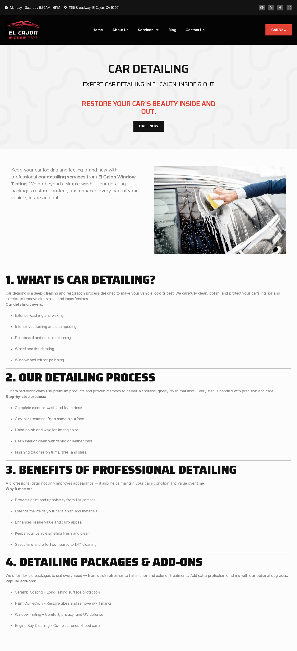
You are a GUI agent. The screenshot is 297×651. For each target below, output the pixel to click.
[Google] (262, 7)
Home (98, 30)
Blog (172, 30)
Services (145, 30)
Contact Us (195, 30)
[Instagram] (289, 7)
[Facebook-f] (280, 7)
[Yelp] (271, 7)
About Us (120, 30)
